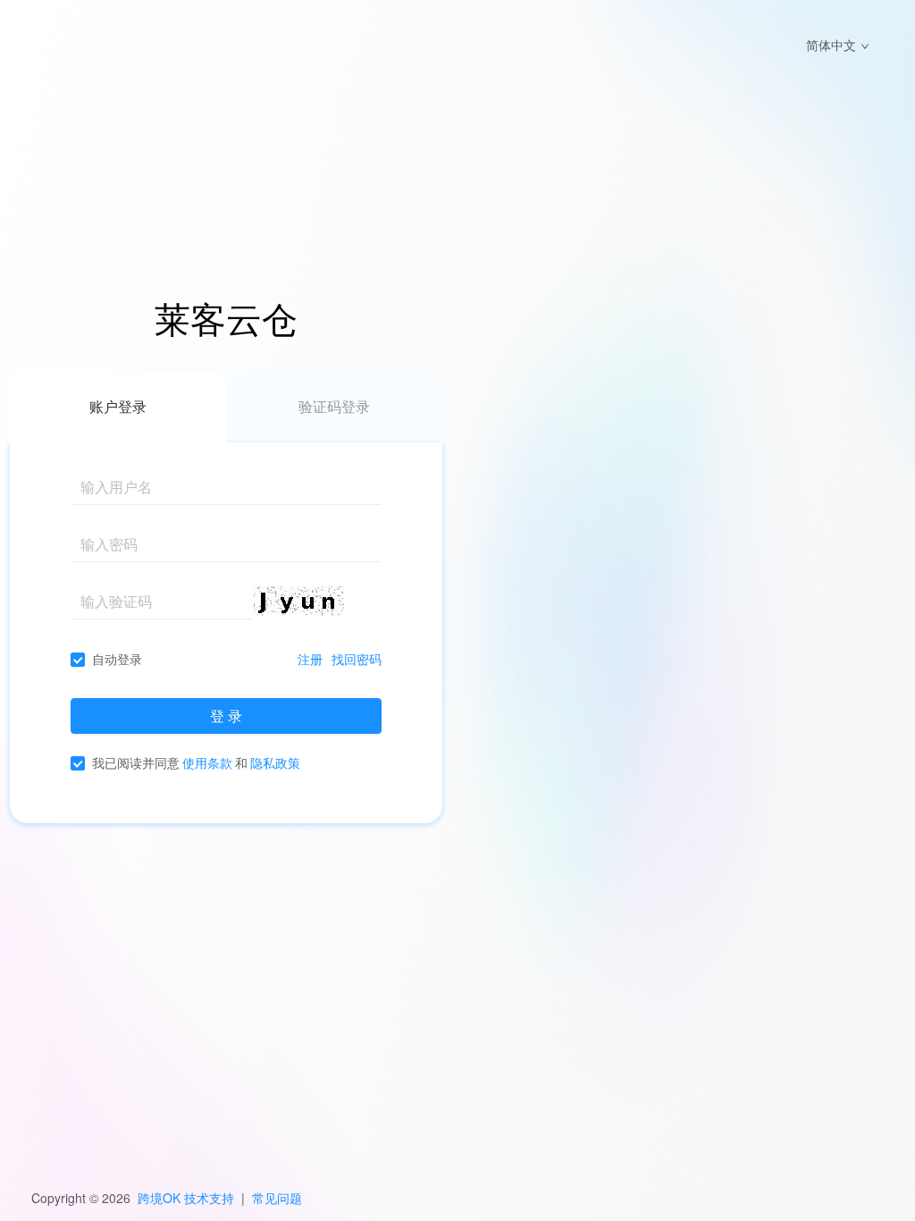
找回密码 (357, 659)
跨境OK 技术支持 (186, 1198)
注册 (310, 659)
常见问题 (277, 1198)
